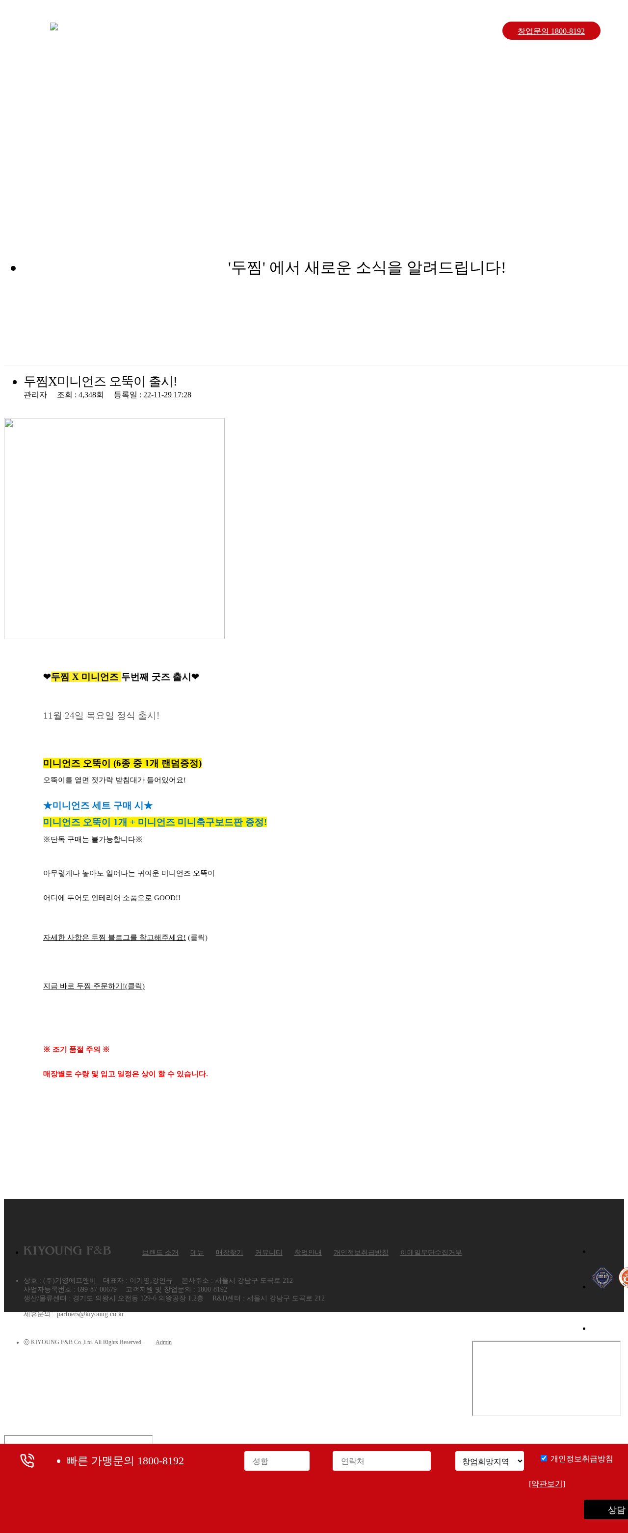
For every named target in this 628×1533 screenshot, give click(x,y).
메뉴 (249, 31)
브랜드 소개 (178, 31)
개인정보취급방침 (361, 1252)
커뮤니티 (390, 31)
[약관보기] (547, 1484)
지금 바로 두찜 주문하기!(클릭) (94, 986)
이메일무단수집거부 (431, 1252)
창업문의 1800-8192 (551, 31)
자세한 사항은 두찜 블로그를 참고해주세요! (114, 937)
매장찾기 (320, 31)
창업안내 (461, 31)
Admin (164, 1342)
